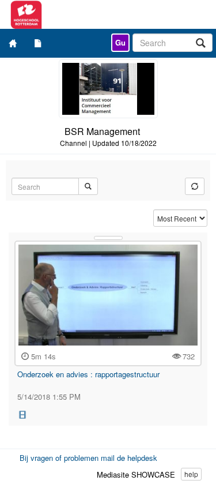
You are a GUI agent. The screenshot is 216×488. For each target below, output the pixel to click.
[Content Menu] (38, 43)
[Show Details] (108, 238)
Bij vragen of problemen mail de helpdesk (88, 457)
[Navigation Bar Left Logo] (62, 14)
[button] (22, 414)
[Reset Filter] (194, 186)
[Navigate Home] (12, 43)
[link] (120, 42)
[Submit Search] (88, 186)
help (191, 474)
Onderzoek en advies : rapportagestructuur (88, 374)
